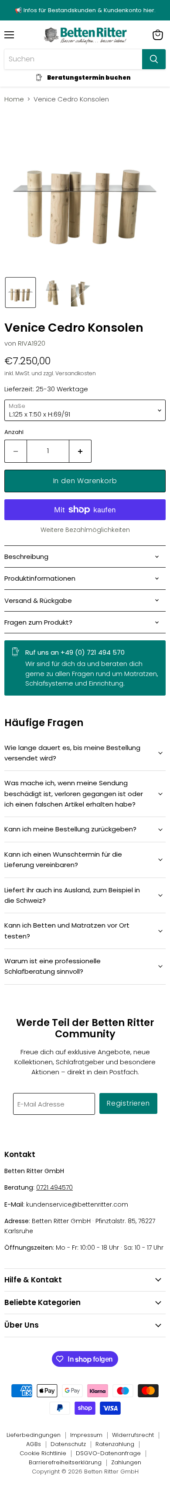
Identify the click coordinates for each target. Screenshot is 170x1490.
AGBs (33, 1444)
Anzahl (14, 432)
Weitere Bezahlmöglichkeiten (85, 529)
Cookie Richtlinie (43, 1453)
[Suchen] (154, 59)
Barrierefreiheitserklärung (65, 1462)
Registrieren (128, 1103)
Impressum (86, 1435)
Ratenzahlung (114, 1444)
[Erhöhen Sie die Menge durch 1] (80, 451)
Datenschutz (68, 1444)
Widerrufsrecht (133, 1435)
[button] (20, 292)
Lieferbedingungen (34, 1435)
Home (14, 99)
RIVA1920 (31, 343)
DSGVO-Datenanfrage (108, 1453)
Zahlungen (126, 1462)
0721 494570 (54, 1187)
